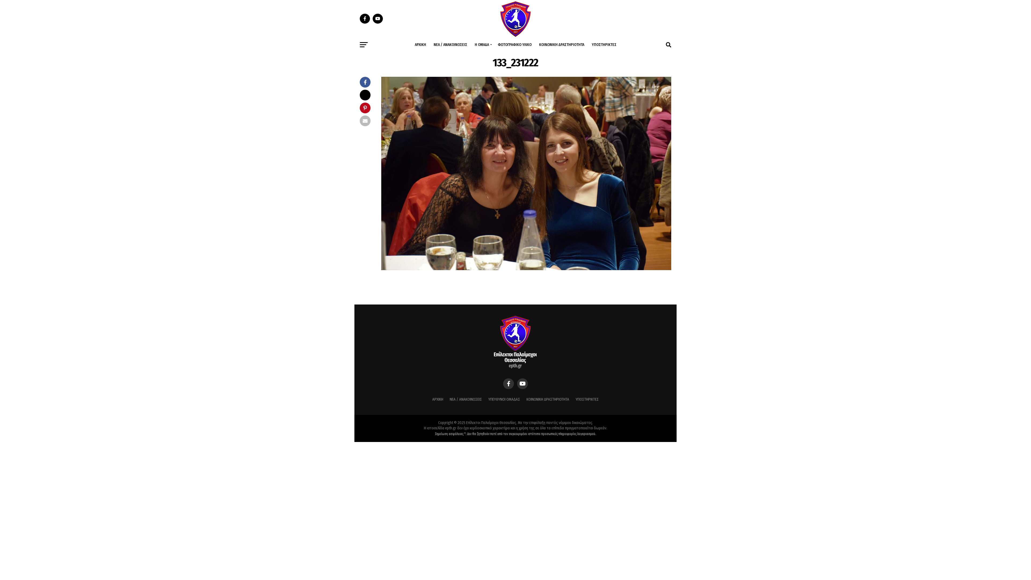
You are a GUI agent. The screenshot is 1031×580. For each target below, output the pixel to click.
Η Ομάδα (482, 44)
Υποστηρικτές (604, 44)
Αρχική (420, 44)
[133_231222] (526, 268)
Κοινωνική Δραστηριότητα (561, 44)
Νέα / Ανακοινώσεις (450, 44)
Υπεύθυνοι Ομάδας (504, 399)
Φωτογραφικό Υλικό (515, 44)
